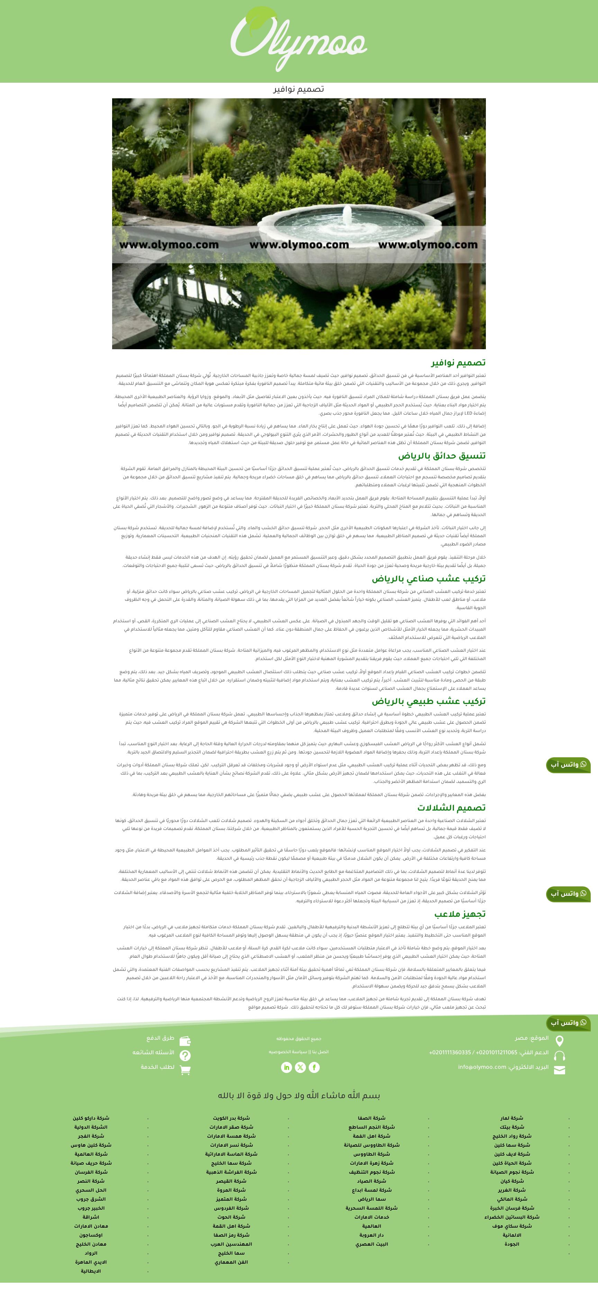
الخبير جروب (91, 1208)
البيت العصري (371, 1244)
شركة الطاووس (371, 1154)
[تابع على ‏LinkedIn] (286, 1067)
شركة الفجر (91, 1136)
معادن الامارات (91, 1226)
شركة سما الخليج (231, 1163)
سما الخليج (231, 1253)
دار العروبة (372, 1235)
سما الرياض (372, 1199)
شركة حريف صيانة (91, 1163)
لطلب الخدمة (157, 1068)
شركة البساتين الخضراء (512, 1217)
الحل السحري (91, 1190)
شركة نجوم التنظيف (372, 1172)
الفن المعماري (231, 1262)
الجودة (512, 1244)
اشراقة (91, 1217)
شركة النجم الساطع (371, 1127)
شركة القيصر (231, 1181)
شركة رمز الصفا (232, 1235)
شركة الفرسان (91, 1172)
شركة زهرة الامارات (371, 1163)
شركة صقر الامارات (231, 1127)
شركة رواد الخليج (512, 1136)
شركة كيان (512, 1181)
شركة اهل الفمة (371, 1136)
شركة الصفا (372, 1118)
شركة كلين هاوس (91, 1145)
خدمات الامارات (371, 1217)
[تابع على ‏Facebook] (314, 1067)
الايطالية (91, 1271)
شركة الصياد (371, 1181)
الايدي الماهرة (91, 1262)
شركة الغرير (512, 1190)
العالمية (371, 1226)
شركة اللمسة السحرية (372, 1208)
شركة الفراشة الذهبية (231, 1172)
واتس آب (565, 894)
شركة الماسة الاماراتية (231, 1154)
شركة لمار (512, 1118)
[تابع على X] (300, 1067)
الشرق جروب (91, 1199)
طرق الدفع (160, 1039)
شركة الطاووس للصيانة (372, 1145)
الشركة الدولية (91, 1127)
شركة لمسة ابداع (372, 1190)
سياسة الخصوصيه (288, 1052)
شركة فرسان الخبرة (512, 1208)
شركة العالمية (91, 1154)
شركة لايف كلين (512, 1154)
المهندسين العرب (231, 1244)
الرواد (91, 1253)
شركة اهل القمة (231, 1226)
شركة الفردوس (231, 1208)
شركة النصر (91, 1181)
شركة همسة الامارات (231, 1136)
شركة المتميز (231, 1199)
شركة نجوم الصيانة (512, 1172)
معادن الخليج (91, 1244)
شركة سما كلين (512, 1145)
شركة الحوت (231, 1217)
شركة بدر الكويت (231, 1118)
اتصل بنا (320, 1052)
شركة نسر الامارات (231, 1145)
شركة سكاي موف (512, 1226)
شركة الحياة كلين (512, 1163)
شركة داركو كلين (91, 1118)
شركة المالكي (512, 1199)
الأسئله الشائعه (153, 1053)
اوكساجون (91, 1235)
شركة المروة (231, 1190)
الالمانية (512, 1235)
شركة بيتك (512, 1127)
